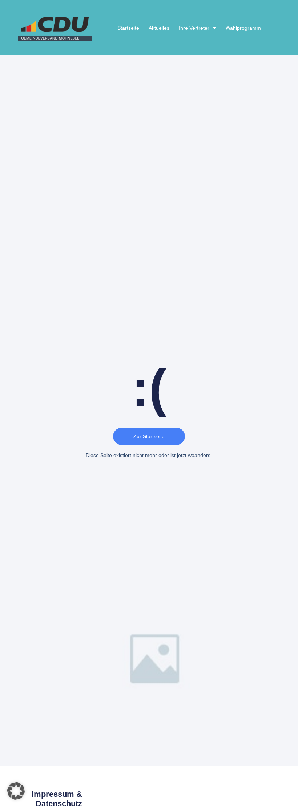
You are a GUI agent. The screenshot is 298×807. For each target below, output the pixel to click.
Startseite (128, 28)
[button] (16, 791)
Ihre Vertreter (194, 28)
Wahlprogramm (243, 28)
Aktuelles (159, 28)
